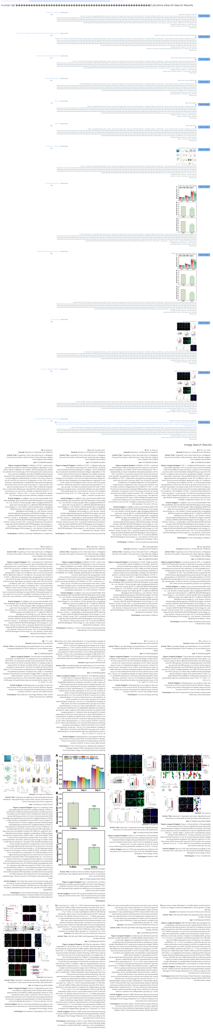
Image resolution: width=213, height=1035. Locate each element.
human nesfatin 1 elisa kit (50, 369)
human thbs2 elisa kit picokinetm (47, 419)
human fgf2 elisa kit (52, 183)
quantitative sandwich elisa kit (48, 251)
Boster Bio (64, 12)
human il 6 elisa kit (53, 12)
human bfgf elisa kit (52, 78)
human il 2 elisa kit (53, 146)
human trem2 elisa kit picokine (48, 56)
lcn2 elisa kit (55, 319)
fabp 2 (57, 123)
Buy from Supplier (204, 16)
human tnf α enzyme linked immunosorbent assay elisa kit (38, 33)
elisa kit (57, 101)
